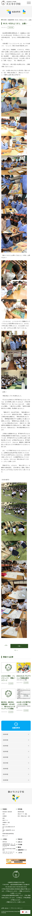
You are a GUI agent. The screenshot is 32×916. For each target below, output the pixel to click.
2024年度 (5, 745)
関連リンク (5, 824)
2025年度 (5, 740)
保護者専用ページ (22, 850)
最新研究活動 (21, 811)
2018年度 (5, 780)
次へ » (16, 650)
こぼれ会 (20, 852)
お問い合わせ (4, 908)
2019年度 (5, 774)
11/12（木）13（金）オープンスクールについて (9, 852)
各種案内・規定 (6, 822)
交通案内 (5, 816)
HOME (5, 20)
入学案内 (5, 839)
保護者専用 (11, 20)
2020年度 (5, 768)
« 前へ (6, 645)
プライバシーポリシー (17, 908)
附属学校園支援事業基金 (8, 833)
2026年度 (5, 734)
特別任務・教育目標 (7, 811)
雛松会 (19, 847)
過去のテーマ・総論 (22, 814)
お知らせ (20, 842)
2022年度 (5, 757)
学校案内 (5, 809)
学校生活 (20, 839)
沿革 (4, 814)
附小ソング (5, 835)
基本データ (5, 820)
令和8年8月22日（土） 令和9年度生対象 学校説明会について (9, 845)
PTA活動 (20, 844)
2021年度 (5, 763)
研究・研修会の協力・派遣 (24, 816)
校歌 (4, 818)
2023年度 (5, 751)
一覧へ (19, 646)
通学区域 (5, 841)
